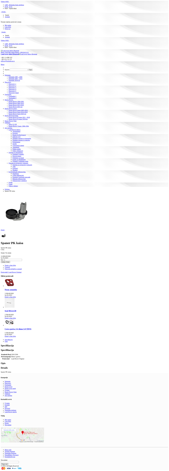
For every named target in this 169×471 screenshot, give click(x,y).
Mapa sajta (8, 450)
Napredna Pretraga (10, 453)
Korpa (7, 423)
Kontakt (7, 405)
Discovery (8, 383)
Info (6, 406)
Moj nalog (8, 25)
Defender (7, 381)
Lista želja (8, 27)
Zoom (2, 230)
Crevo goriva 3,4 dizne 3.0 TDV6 (18, 329)
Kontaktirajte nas (10, 457)
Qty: (2, 260)
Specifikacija (9, 339)
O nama (7, 403)
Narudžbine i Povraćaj (11, 455)
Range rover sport (10, 388)
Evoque (7, 390)
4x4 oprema (8, 395)
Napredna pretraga (10, 410)
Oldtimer (7, 394)
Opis (6, 341)
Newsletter (8, 425)
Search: (7, 70)
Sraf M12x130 (10, 311)
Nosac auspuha (11, 290)
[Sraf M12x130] (9, 307)
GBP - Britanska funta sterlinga (14, 5)
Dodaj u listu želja (10, 297)
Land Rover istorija (11, 412)
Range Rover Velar (11, 392)
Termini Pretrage (10, 451)
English (7, 17)
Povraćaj (7, 408)
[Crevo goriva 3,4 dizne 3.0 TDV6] (9, 325)
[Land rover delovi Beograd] (10, 50)
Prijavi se (7, 29)
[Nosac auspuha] (9, 286)
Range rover (8, 387)
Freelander (8, 385)
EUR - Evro (8, 7)
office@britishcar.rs (8, 61)
